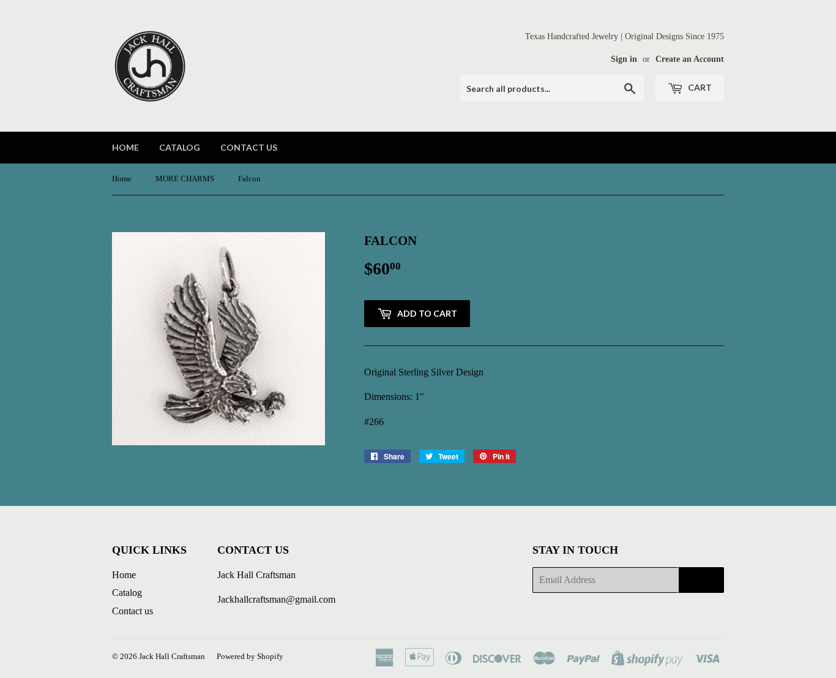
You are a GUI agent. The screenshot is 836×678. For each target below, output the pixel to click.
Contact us (248, 147)
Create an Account (689, 59)
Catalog (179, 147)
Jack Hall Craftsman (172, 656)
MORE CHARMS (184, 178)
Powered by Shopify (250, 656)
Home (125, 147)
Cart (699, 87)
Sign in (624, 59)
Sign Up (701, 580)
